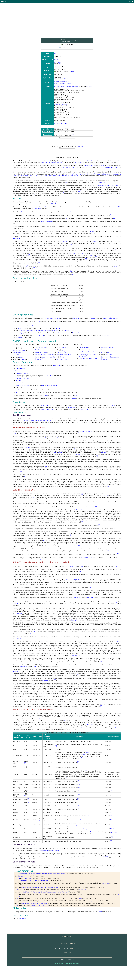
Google (37, 352)
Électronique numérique (62, 83)
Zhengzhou (113, 318)
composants (56, 365)
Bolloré (70, 271)
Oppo (80, 354)
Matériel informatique (61, 81)
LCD (90, 222)
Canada (23, 359)
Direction (47, 74)
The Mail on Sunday (86, 431)
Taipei (32, 685)
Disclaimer (72, 943)
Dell (86, 174)
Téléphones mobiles (22, 385)
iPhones (96, 241)
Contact (70, 936)
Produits (47, 86)
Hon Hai (44, 207)
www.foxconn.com (60, 123)
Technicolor (105, 347)
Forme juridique (47, 59)
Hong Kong (113, 167)
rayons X (78, 454)
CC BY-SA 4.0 (74, 949)
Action (47, 63)
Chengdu (92, 318)
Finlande (86, 347)
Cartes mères (20, 368)
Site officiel (22, 918)
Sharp (90, 255)
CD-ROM (49, 376)
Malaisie (20, 337)
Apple (71, 174)
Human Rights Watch (73, 579)
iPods (14, 433)
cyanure (104, 453)
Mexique (20, 333)
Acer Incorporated (50, 175)
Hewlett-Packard (115, 174)
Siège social (47, 70)
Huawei (69, 175)
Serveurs (18, 380)
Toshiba (103, 352)
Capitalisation (47, 129)
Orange (73, 398)
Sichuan (15, 603)
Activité (47, 82)
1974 (55, 54)
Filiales (47, 103)
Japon (63, 350)
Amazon (99, 174)
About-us (64, 936)
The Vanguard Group (61, 79)
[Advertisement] (67, 27)
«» (42, 873)
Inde (14, 169)
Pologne (66, 330)
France (111, 347)
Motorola (82, 174)
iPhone (59, 395)
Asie (46, 466)
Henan (35, 666)
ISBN (80, 898)
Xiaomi (103, 357)
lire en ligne (106, 883)
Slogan (47, 67)
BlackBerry (28, 175)
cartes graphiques (69, 86)
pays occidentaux (86, 557)
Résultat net (47, 135)
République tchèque (70, 167)
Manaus (58, 328)
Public (56, 59)
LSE (55, 62)
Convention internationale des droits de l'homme (38, 420)
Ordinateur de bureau (22, 378)
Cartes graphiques (21, 373)
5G (79, 191)
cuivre (54, 453)
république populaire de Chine (52, 162)
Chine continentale (89, 165)
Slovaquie (55, 330)
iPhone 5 (43, 642)
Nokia (74, 175)
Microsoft (92, 174)
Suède (95, 358)
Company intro (23, 876)
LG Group (36, 175)
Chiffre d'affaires (47, 132)
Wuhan (104, 318)
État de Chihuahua (78, 333)
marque (35, 207)
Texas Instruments (107, 350)
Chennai (34, 326)
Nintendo (105, 174)
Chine (102, 165)
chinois (27, 447)
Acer (14, 348)
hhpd (59, 62)
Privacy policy (63, 943)
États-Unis (22, 350)
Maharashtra (73, 253)
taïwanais (89, 161)
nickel (60, 453)
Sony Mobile (83, 358)
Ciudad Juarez (62, 333)
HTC (41, 175)
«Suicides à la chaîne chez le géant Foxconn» (33, 881)
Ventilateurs (19, 371)
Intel (20, 212)
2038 (60, 64)
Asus (58, 175)
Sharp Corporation (60, 104)
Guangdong (91, 597)
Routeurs (18, 390)
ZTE (78, 175)
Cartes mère (58, 86)
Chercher (130, 2)
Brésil (19, 328)
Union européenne (26, 330)
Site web (47, 123)
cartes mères (46, 212)
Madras (48, 549)
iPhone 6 (16, 238)
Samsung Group (18, 175)
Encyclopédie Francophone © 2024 (67, 963)
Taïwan (71, 71)
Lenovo (63, 175)
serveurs (89, 86)
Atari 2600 (51, 204)
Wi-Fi (17, 392)
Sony (76, 174)
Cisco (36, 347)
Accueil (3, 2)
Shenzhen (81, 146)
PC (77, 86)
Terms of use (67, 952)
